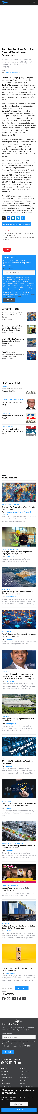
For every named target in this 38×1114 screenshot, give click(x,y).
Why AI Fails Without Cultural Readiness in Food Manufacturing (18, 762)
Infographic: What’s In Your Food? (12, 417)
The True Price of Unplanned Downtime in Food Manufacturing (18, 847)
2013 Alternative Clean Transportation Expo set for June (13, 431)
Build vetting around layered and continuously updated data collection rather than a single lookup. (18, 813)
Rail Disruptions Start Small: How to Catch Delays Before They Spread (18, 927)
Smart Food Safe (12, 557)
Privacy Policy (16, 296)
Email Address (8, 269)
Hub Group (10, 681)
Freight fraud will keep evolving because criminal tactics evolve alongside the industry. (19, 643)
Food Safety (6, 413)
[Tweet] (18, 218)
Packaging (5, 386)
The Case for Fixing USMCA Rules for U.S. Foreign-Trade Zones (13, 315)
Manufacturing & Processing (12, 843)
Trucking (5, 716)
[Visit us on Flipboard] (19, 998)
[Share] (8, 218)
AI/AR (4, 759)
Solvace (9, 766)
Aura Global (10, 973)
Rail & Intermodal (8, 923)
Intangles (9, 639)
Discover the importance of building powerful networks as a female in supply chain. (18, 894)
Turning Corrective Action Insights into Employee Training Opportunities (12, 328)
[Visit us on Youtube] (24, 998)
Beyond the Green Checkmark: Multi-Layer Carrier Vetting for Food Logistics (19, 804)
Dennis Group (11, 597)
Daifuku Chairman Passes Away (12, 403)
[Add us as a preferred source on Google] (23, 218)
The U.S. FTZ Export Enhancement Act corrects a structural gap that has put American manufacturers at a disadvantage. (19, 519)
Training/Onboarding (10, 549)
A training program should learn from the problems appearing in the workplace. (16, 560)
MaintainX (9, 851)
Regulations (6, 801)
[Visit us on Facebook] (4, 998)
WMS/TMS (5, 672)
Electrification (7, 426)
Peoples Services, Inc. (13, 72)
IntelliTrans (10, 931)
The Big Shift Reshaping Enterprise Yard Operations (18, 720)
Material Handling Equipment (12, 400)
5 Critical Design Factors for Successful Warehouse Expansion (13, 341)
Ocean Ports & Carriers (10, 505)
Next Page (21, 988)
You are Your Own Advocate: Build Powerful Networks (15, 889)
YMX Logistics (11, 724)
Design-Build (6, 589)
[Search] (29, 2)
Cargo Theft (6, 632)
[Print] (4, 218)
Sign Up (9, 300)
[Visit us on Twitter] (9, 998)
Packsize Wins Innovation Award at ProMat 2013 (12, 390)
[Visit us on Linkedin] (14, 998)
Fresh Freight (10, 808)
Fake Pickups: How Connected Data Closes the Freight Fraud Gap (13, 354)
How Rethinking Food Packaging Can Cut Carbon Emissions (18, 969)
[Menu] (34, 2)
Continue (19, 1110)
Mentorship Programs (10, 886)
